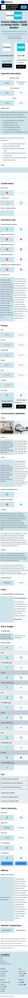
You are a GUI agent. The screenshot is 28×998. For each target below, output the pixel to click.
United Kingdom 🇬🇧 (4, 982)
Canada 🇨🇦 (2, 973)
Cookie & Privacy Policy (5, 963)
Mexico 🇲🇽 (2, 975)
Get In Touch (3, 961)
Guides (1, 960)
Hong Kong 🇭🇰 (22, 973)
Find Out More (7, 863)
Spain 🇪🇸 (2, 991)
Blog (1, 958)
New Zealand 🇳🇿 (21, 984)
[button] (25, 2)
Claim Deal (24, 7)
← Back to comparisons (14, 38)
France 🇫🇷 (2, 989)
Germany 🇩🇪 (3, 986)
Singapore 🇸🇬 (22, 971)
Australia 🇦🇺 (20, 982)
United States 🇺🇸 (4, 971)
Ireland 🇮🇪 (2, 984)
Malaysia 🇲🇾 (21, 975)
